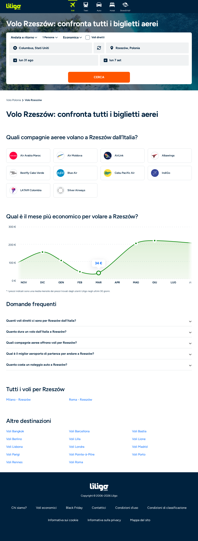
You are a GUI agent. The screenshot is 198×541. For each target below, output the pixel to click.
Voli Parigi (13, 454)
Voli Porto (138, 454)
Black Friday (74, 508)
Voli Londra (76, 447)
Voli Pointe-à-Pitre (82, 454)
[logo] (13, 6)
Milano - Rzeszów (18, 399)
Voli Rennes (14, 462)
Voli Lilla (74, 439)
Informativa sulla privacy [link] (104, 520)
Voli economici (46, 508)
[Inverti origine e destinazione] (99, 47)
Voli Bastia (139, 431)
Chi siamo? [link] (19, 508)
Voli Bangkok (15, 431)
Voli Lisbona (14, 447)
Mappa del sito (140, 520)
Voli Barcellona (79, 431)
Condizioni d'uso (126, 508)
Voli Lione (139, 439)
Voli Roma (76, 462)
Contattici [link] (99, 508)
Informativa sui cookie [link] (63, 520)
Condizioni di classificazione (167, 508)
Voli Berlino (14, 439)
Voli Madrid (140, 447)
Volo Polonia (13, 100)
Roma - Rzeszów (80, 399)
